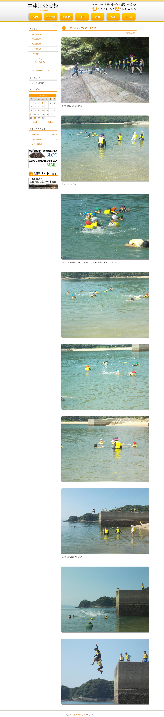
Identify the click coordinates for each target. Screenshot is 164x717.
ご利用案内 (66, 17)
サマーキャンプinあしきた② (81, 28)
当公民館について (51, 17)
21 (31, 114)
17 (43, 111)
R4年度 (35, 34)
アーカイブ (32, 83)
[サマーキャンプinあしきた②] (105, 103)
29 (35, 118)
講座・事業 (82, 17)
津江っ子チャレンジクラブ (42, 70)
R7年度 (35, 49)
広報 (97, 17)
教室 (113, 17)
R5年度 (35, 39)
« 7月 (35, 122)
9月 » (50, 122)
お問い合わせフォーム (129, 17)
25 (47, 114)
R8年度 (35, 54)
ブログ (34, 59)
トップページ (35, 17)
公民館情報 (37, 62)
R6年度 (35, 44)
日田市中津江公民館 (79, 715)
